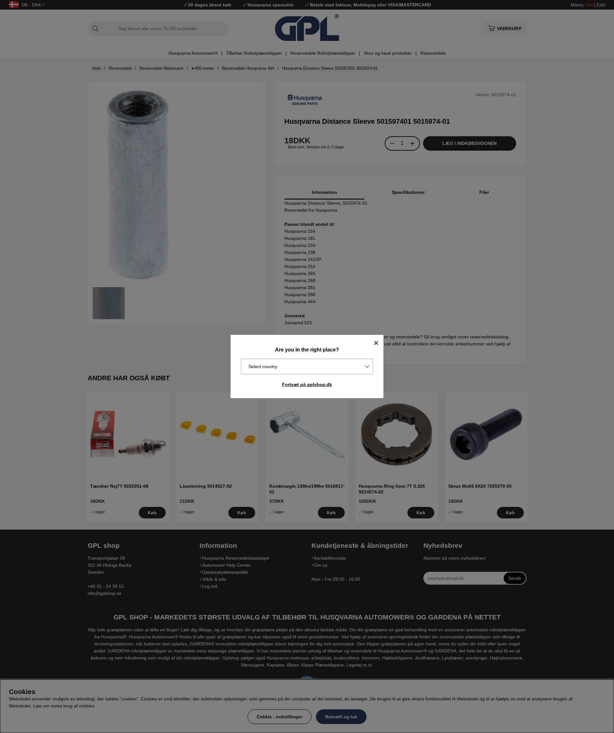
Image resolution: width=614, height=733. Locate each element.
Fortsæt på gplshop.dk (307, 384)
